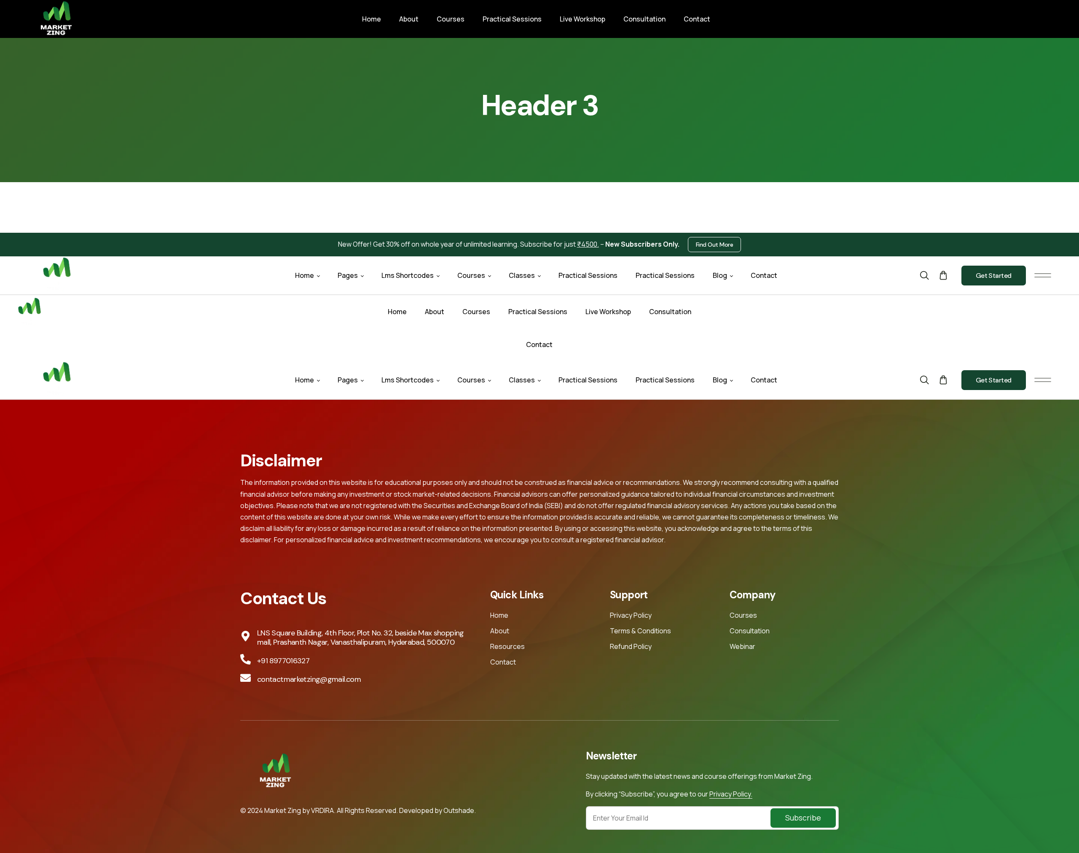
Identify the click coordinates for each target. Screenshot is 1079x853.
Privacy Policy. (730, 794)
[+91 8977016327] (245, 659)
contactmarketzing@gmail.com (309, 679)
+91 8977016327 (283, 661)
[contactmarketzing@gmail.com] (245, 678)
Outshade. (459, 810)
